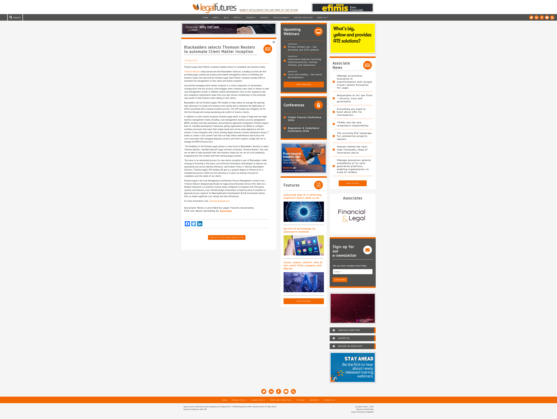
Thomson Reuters (192, 71)
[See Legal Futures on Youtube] (547, 17)
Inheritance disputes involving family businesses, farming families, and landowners (304, 62)
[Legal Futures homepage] (216, 8)
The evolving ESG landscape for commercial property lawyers (354, 136)
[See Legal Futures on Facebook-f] (542, 17)
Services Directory (303, 17)
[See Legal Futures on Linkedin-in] (536, 17)
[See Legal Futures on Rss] (552, 17)
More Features (303, 301)
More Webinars (303, 84)
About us (322, 17)
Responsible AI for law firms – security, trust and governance (355, 98)
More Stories (352, 183)
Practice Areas (280, 17)
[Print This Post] (274, 41)
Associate (226, 210)
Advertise (314, 400)
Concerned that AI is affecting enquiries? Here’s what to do (302, 196)
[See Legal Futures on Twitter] (531, 17)
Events (236, 17)
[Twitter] (193, 224)
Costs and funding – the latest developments (305, 76)
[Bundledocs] (353, 215)
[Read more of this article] (304, 212)
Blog (226, 17)
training (250, 17)
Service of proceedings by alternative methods (299, 230)
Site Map (300, 400)
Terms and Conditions (281, 400)
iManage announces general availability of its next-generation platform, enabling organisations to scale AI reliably (354, 166)
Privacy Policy (239, 400)
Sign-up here (339, 280)
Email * (337, 271)
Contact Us (329, 400)
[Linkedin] (200, 224)
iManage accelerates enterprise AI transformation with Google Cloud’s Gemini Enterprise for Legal (354, 81)
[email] (353, 271)
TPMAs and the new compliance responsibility (353, 124)
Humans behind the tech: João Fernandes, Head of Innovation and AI (352, 149)
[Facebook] (187, 224)
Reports (265, 17)
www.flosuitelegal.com (219, 201)
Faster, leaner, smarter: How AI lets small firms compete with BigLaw (303, 265)
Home (205, 17)
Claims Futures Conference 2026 (304, 119)
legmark (370, 412)
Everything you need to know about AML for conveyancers (351, 111)
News (215, 17)
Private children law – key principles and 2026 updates (303, 48)
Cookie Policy (258, 400)
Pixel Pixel (369, 409)
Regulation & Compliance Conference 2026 (303, 129)
